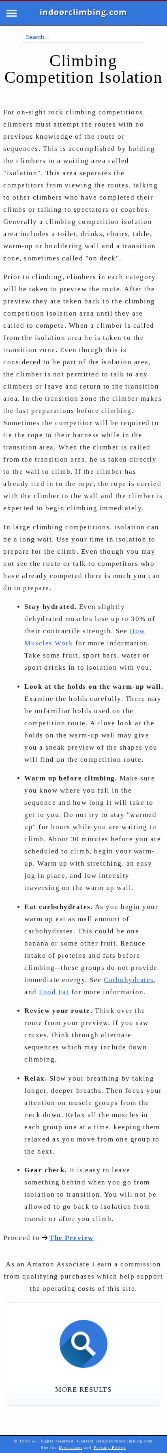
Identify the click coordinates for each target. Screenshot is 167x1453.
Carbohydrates (129, 980)
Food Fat (54, 992)
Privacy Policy (110, 1447)
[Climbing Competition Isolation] (83, 1339)
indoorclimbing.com (83, 12)
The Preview (71, 1238)
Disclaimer (70, 1447)
